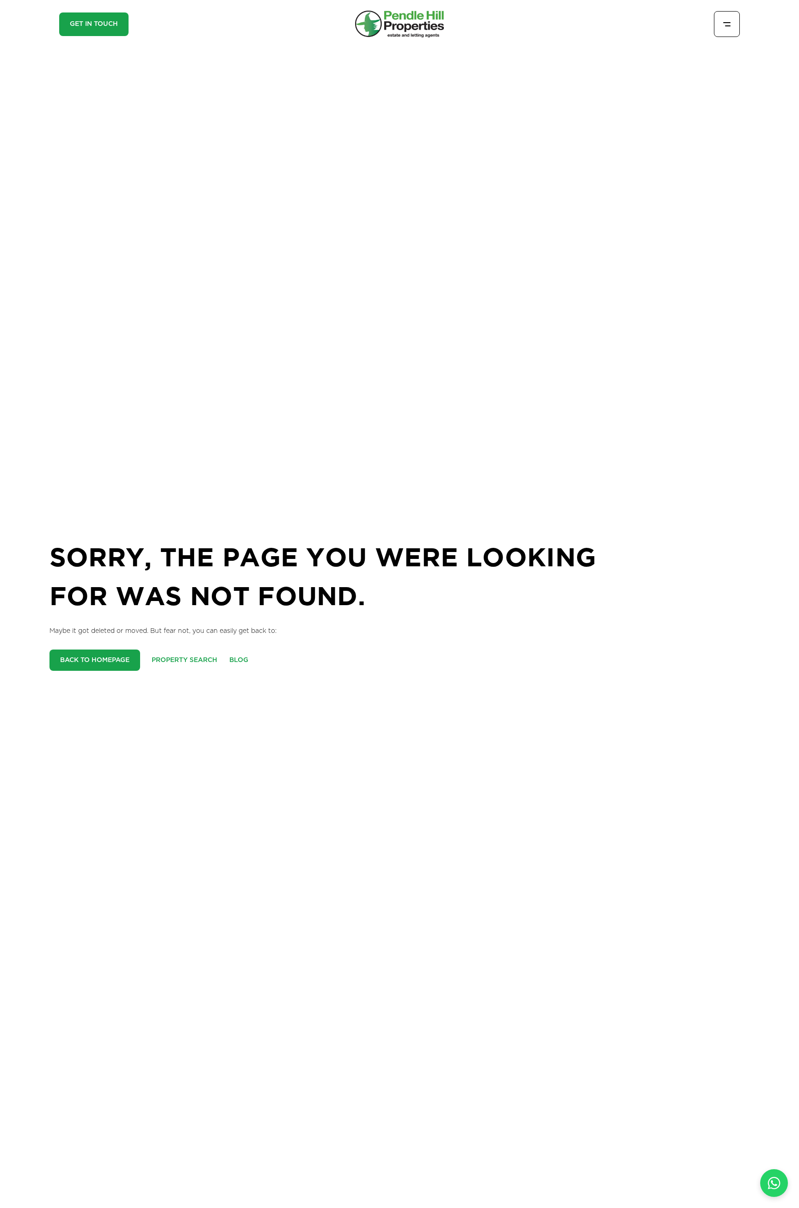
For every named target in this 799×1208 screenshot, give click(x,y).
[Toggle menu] (727, 24)
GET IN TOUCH (94, 24)
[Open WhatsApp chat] (774, 1183)
